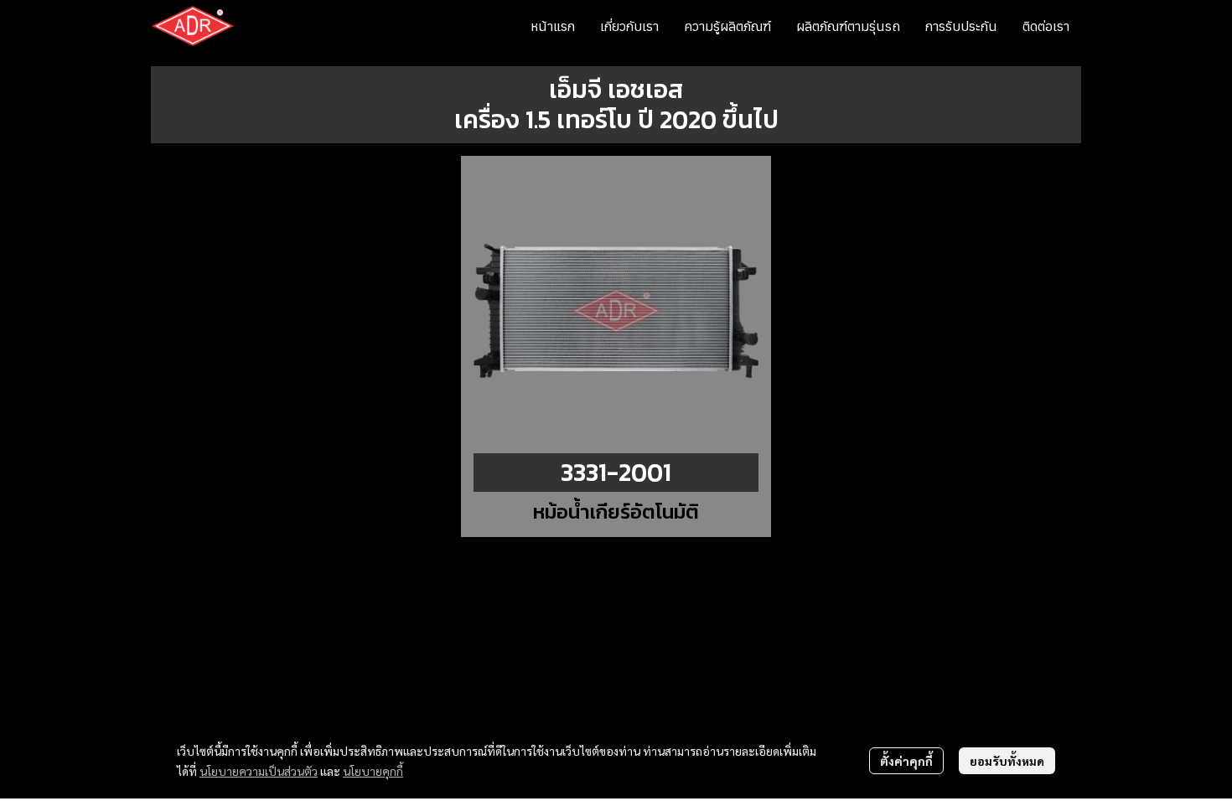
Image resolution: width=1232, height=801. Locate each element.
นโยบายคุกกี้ (373, 770)
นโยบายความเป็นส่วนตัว (258, 770)
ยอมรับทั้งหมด (1007, 760)
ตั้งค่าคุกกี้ (906, 760)
